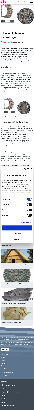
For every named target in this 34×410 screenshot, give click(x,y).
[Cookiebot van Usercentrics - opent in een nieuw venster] (24, 169)
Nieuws (3, 366)
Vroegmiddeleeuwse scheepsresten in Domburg (14, 303)
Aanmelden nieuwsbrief (8, 405)
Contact (3, 402)
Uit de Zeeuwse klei (15, 42)
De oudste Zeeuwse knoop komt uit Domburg (13, 284)
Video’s (3, 360)
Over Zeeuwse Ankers (7, 399)
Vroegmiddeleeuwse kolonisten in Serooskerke (14, 265)
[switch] (29, 204)
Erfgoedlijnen (4, 354)
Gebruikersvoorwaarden (8, 385)
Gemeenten (5, 349)
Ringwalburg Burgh (7, 245)
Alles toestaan (17, 228)
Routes (3, 363)
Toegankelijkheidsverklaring (9, 392)
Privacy (3, 388)
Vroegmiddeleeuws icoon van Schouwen (12, 322)
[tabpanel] (17, 13)
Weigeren (17, 239)
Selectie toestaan (17, 233)
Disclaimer (4, 382)
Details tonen (24, 222)
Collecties (3, 369)
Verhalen (3, 357)
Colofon (3, 395)
